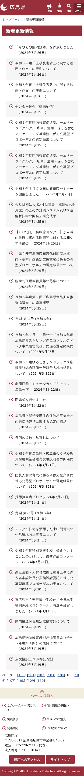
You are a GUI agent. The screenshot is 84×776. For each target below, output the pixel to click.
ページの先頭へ (42, 695)
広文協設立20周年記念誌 (34, 659)
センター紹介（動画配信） (35, 106)
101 (31, 675)
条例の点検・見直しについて (37, 437)
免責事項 (12, 719)
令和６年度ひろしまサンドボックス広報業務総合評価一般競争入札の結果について (44, 368)
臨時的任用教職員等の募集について (42, 281)
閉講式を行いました (30, 399)
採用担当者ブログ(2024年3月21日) (42, 497)
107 (11, 680)
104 (61, 675)
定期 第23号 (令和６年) (33, 513)
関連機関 (12, 728)
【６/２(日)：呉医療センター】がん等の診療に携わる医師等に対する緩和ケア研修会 (44, 237)
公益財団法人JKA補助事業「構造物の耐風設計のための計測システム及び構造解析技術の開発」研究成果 (45, 210)
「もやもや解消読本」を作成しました (44, 47)
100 (21, 675)
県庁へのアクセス (27, 759)
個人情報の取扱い (58, 705)
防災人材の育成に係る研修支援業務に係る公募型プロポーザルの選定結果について (44, 481)
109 (31, 680)
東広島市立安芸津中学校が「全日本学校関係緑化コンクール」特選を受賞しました (44, 605)
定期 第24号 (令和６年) (33, 318)
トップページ (11, 19)
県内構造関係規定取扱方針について (42, 621)
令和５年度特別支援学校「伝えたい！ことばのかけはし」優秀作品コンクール (44, 556)
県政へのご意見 (56, 719)
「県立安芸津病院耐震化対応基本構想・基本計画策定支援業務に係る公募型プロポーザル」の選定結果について (44, 259)
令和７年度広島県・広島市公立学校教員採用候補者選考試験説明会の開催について (44, 459)
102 (41, 675)
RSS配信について (57, 728)
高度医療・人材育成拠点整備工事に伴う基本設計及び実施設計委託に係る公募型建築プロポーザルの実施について (44, 578)
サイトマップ (60, 759)
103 (51, 675)
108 (21, 680)
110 (41, 680)
